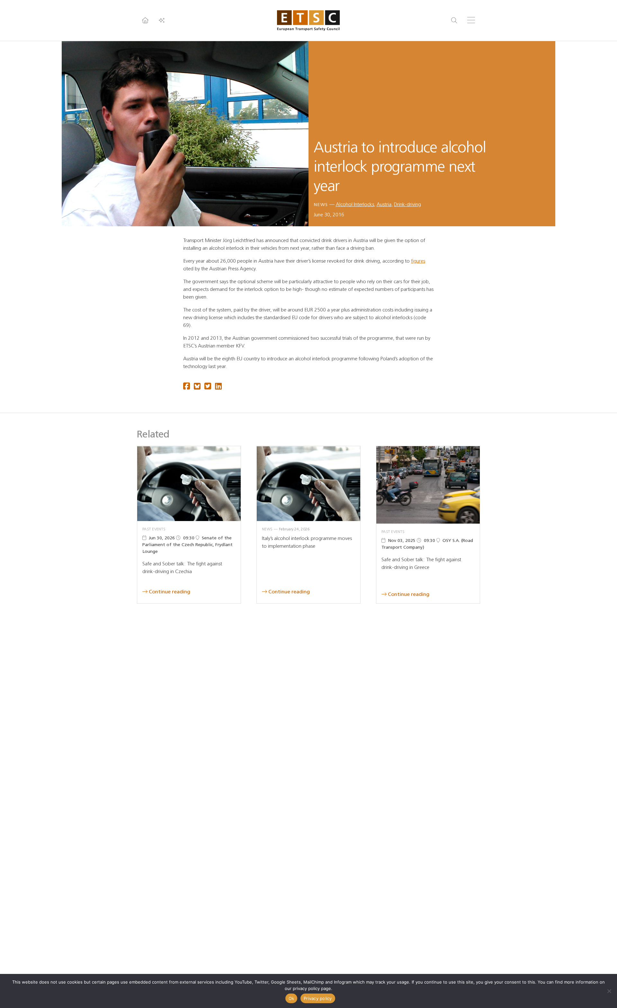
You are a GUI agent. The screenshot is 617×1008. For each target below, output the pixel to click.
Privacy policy (318, 998)
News (321, 204)
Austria (384, 204)
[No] (609, 991)
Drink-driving (407, 204)
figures (418, 261)
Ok (291, 998)
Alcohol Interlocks (355, 204)
